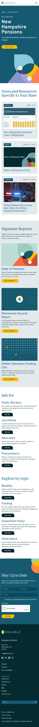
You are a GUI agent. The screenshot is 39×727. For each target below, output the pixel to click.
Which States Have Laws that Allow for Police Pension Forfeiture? (18, 207)
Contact (4, 667)
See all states (9, 47)
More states (6, 694)
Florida (4, 691)
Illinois (4, 685)
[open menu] (36, 3)
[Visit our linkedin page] (9, 658)
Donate (4, 664)
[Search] (35, 702)
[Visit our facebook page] (2, 658)
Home (3, 12)
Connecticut (6, 682)
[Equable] (8, 3)
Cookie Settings (7, 718)
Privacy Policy (6, 715)
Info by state (5, 676)
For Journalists (7, 670)
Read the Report (10, 281)
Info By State (13, 12)
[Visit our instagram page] (6, 658)
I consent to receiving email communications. (20, 599)
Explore (7, 414)
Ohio (3, 688)
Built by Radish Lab (8, 712)
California (5, 679)
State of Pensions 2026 (17, 170)
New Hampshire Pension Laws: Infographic (18, 133)
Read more (8, 497)
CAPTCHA (5, 603)
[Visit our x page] (13, 658)
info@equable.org (7, 653)
